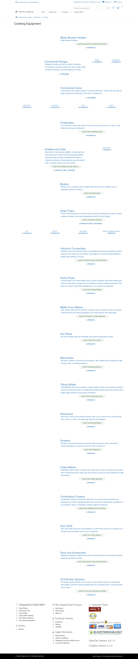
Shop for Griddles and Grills (65, 166)
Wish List (58, 613)
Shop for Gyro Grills (92, 535)
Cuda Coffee (23, 613)
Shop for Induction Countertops (92, 260)
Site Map (58, 627)
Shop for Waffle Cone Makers (92, 316)
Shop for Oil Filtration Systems (92, 591)
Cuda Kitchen (23, 608)
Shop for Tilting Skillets (92, 396)
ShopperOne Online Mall (81, 2)
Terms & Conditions (61, 638)
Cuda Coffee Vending (26, 615)
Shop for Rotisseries (92, 423)
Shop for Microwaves (92, 367)
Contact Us (59, 622)
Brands (21, 629)
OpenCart (66, 643)
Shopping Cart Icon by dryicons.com (67, 640)
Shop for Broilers (92, 193)
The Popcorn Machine (26, 618)
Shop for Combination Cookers (92, 508)
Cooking (45, 17)
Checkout (119, 2)
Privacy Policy (60, 635)
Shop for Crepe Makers (92, 479)
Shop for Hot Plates (92, 340)
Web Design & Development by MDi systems (108, 656)
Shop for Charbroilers (92, 132)
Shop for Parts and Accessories (92, 562)
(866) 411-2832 (96, 2)
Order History (59, 610)
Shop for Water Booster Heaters (92, 44)
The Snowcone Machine (27, 620)
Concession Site (24, 610)
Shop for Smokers (92, 450)
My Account (108, 2)
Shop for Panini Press (92, 290)
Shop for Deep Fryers (92, 220)
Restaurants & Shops (26, 17)
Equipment (37, 17)
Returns (58, 624)
